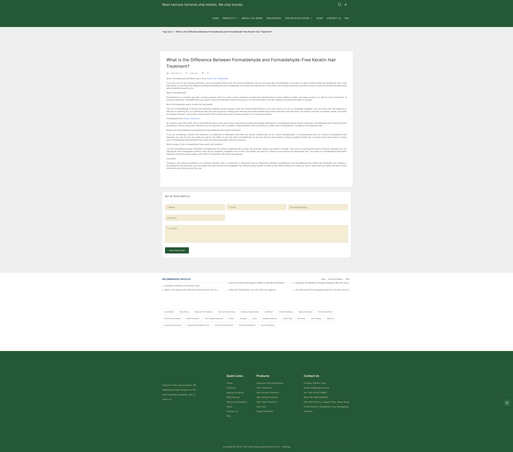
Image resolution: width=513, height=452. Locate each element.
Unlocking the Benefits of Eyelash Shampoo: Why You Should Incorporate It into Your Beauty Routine (323, 283)
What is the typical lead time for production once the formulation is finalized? (192, 290)
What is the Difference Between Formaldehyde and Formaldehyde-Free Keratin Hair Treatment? (224, 31)
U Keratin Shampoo (285, 312)
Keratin (231, 318)
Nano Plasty (184, 312)
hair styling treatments (247, 325)
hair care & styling (267, 325)
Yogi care (167, 31)
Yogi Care (330, 318)
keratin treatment (191, 118)
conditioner (268, 312)
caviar (254, 318)
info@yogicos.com (319, 387)
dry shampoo (169, 312)
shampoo (243, 318)
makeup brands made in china (198, 325)
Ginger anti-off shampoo (203, 312)
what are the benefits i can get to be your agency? (253, 290)
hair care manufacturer (226, 312)
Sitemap (286, 446)
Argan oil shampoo (305, 312)
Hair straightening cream (214, 318)
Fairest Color (287, 318)
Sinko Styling (316, 318)
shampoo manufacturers (250, 312)
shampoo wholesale (269, 318)
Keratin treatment (192, 318)
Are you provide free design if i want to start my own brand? (257, 283)
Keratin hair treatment (172, 318)
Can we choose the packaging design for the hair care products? (323, 290)
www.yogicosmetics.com (266, 446)
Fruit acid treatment (325, 312)
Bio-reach (301, 318)
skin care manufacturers (224, 325)
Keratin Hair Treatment (216, 78)
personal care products (173, 325)
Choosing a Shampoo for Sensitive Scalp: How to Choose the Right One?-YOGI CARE (182, 285)
